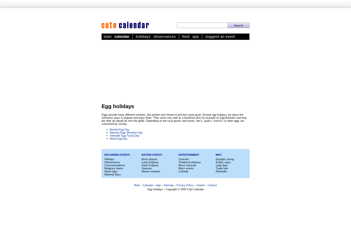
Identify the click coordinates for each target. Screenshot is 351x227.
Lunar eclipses (150, 162)
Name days (111, 171)
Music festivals (187, 165)
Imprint (201, 185)
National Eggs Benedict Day (126, 132)
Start (108, 37)
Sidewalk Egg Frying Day (124, 135)
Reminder (221, 171)
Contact (212, 185)
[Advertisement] (175, 71)
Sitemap (168, 185)
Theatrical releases (190, 162)
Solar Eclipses (150, 165)
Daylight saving (225, 159)
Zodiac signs (223, 162)
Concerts (184, 159)
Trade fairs (222, 168)
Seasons (147, 168)
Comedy (183, 171)
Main (137, 185)
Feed (186, 37)
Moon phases (149, 159)
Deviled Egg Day (119, 129)
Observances (164, 37)
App (195, 37)
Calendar (121, 37)
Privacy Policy (185, 185)
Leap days (222, 165)
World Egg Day (118, 138)
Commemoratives (114, 165)
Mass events (186, 168)
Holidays (143, 37)
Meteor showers (151, 171)
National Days (112, 174)
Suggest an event (220, 37)
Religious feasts (113, 168)
